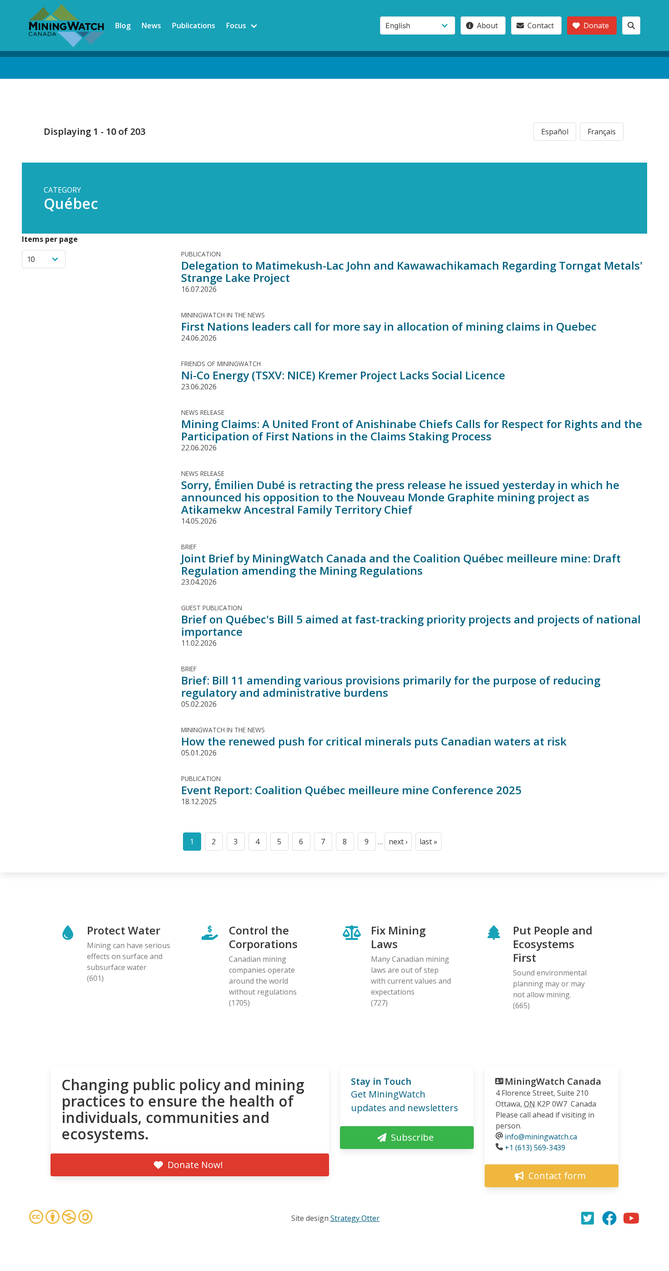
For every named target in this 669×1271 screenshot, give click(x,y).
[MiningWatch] (66, 25)
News (151, 25)
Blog (123, 25)
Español (554, 132)
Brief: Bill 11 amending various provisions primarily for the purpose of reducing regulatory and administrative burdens (390, 686)
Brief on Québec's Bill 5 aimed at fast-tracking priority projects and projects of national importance (411, 625)
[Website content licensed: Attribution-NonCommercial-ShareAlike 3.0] (60, 1218)
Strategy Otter (355, 1218)
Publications (193, 25)
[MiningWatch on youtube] (631, 1218)
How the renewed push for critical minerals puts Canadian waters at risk (374, 741)
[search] (631, 25)
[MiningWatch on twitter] (587, 1218)
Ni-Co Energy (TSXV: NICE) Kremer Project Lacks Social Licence (343, 375)
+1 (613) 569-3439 (535, 1148)
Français (602, 132)
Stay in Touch (381, 1081)
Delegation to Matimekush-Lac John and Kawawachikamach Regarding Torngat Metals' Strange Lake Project (412, 271)
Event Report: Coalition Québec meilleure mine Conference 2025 (351, 789)
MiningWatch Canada (553, 1081)
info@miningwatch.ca (541, 1137)
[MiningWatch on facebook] (609, 1218)
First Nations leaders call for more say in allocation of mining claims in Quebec (389, 326)
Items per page (50, 239)
